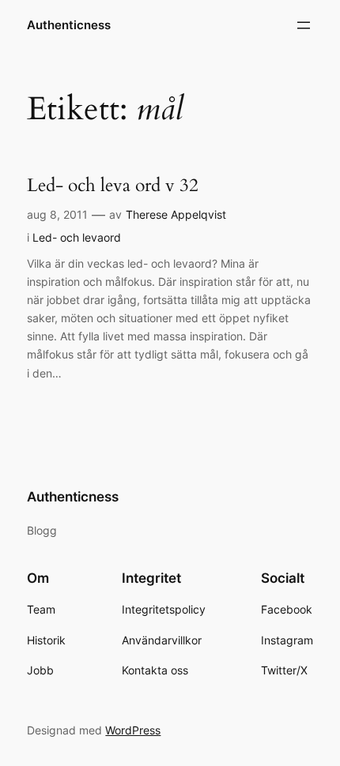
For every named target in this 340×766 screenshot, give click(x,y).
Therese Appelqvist (176, 214)
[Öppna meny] (303, 25)
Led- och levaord (76, 237)
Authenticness (69, 25)
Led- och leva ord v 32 (112, 186)
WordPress (133, 730)
